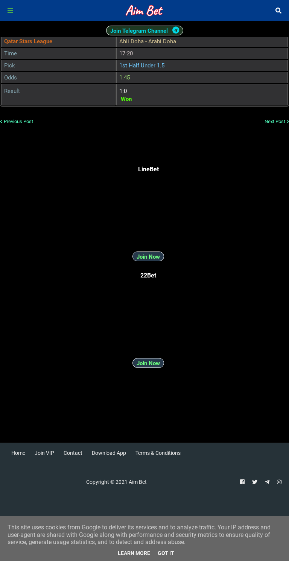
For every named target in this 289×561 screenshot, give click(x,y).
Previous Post (18, 121)
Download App (109, 453)
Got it (166, 553)
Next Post (275, 121)
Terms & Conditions (158, 453)
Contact (73, 453)
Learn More (134, 553)
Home (18, 453)
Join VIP (44, 453)
